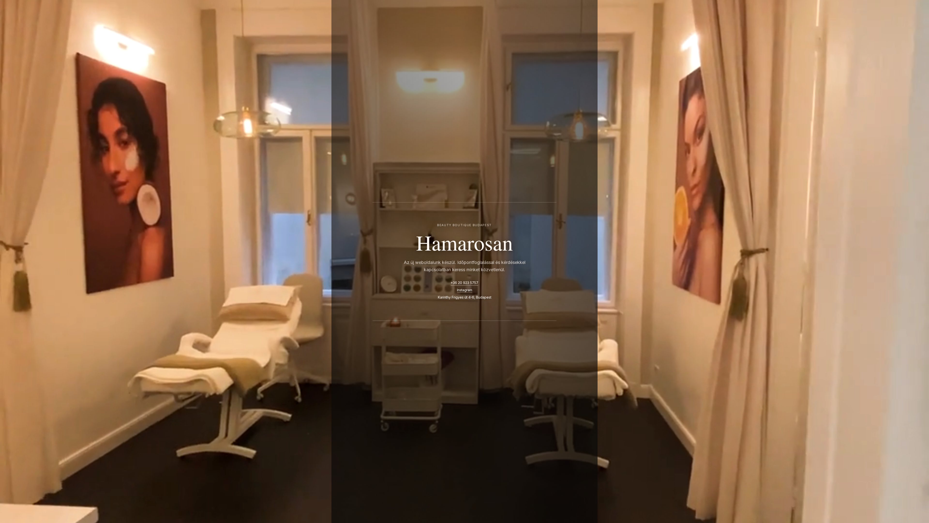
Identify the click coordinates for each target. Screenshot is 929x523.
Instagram (464, 290)
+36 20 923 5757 (464, 283)
